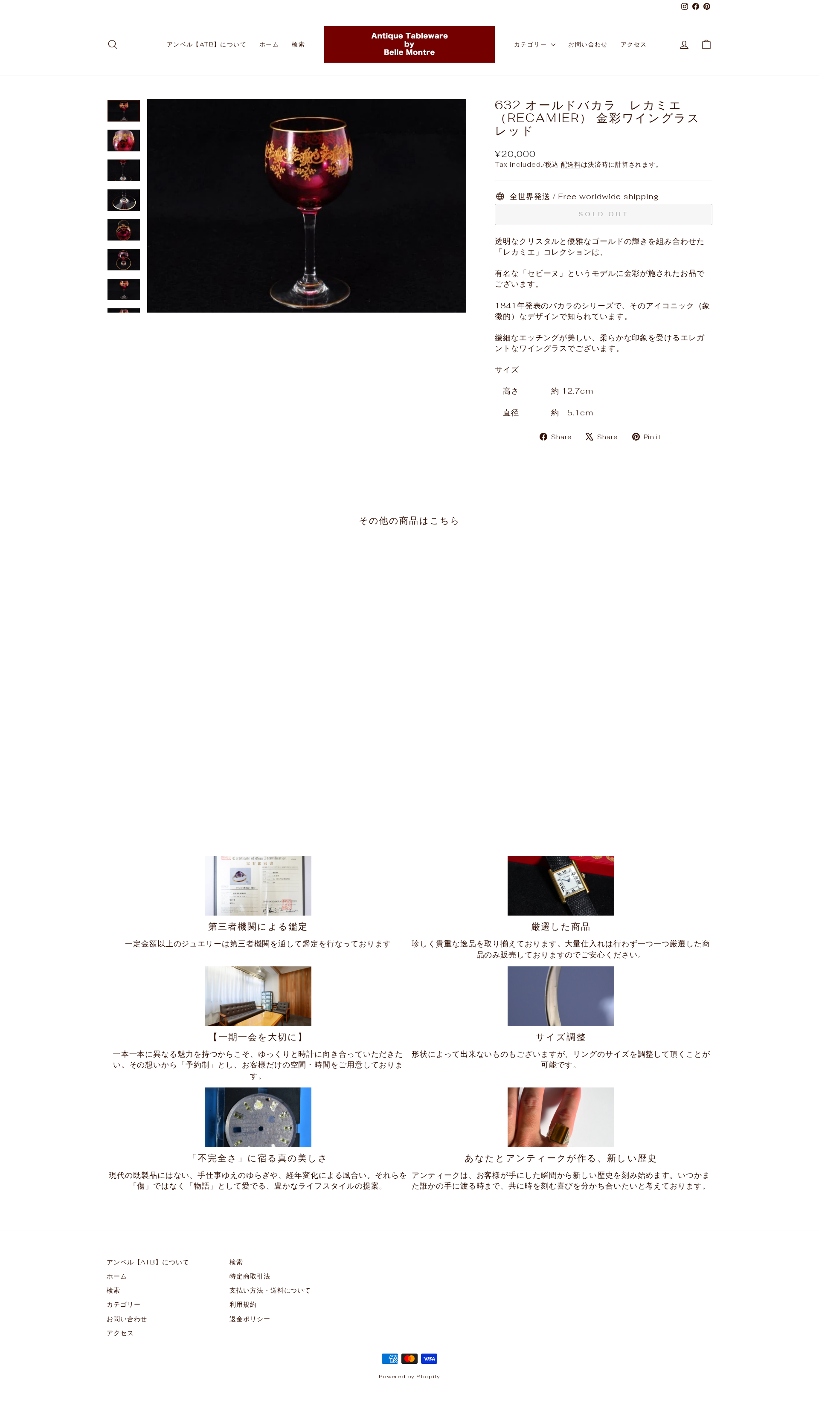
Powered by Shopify (409, 1376)
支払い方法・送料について (270, 1290)
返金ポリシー (249, 1319)
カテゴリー (531, 44)
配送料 (571, 164)
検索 (298, 44)
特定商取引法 (249, 1276)
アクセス (634, 44)
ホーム (269, 44)
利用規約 (243, 1304)
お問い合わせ (587, 44)
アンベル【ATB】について (207, 44)
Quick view (178, 753)
